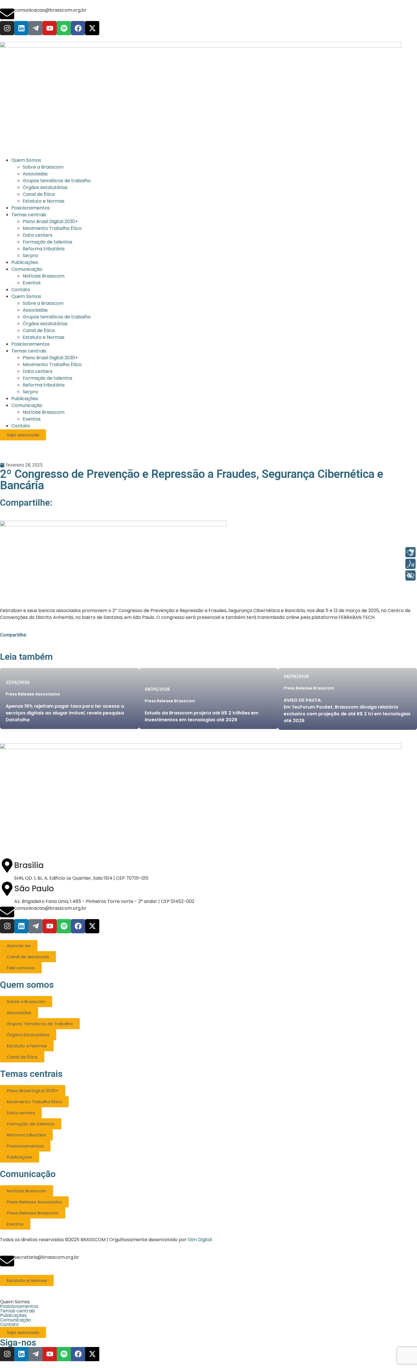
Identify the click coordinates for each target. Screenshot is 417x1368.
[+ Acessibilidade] (410, 575)
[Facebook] (78, 28)
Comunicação (26, 405)
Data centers (37, 371)
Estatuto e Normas (43, 337)
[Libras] (410, 552)
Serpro (30, 391)
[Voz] (410, 564)
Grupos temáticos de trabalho (57, 317)
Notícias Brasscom (43, 412)
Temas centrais (28, 351)
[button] (208, 1302)
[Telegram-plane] (35, 28)
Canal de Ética (39, 330)
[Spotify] (64, 28)
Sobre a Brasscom (43, 303)
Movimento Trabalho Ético (52, 364)
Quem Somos (26, 296)
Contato (20, 426)
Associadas (35, 310)
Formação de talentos (47, 378)
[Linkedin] (21, 28)
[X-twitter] (92, 28)
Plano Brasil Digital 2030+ (50, 357)
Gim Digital (200, 1239)
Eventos (32, 419)
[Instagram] (7, 28)
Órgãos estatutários (45, 323)
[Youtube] (50, 28)
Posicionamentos (30, 344)
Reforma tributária (43, 385)
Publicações (24, 398)
